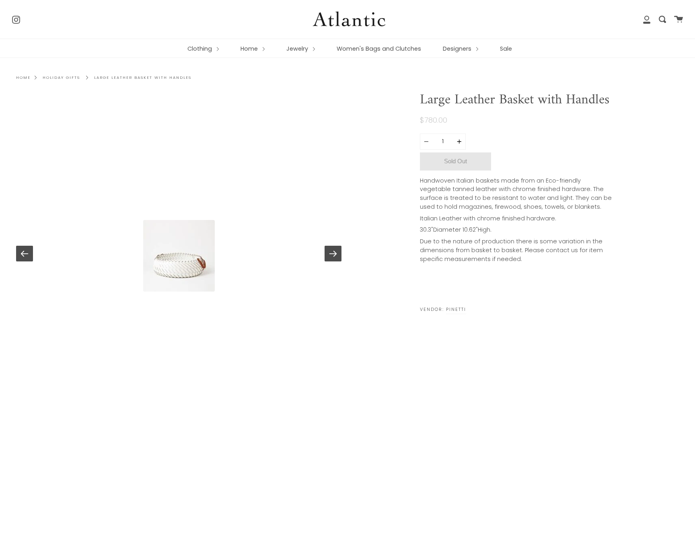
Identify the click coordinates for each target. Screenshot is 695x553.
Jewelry (298, 49)
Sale (506, 49)
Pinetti (456, 309)
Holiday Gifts (61, 77)
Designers (458, 49)
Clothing (200, 49)
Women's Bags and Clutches (379, 49)
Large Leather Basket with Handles (142, 77)
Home (250, 49)
